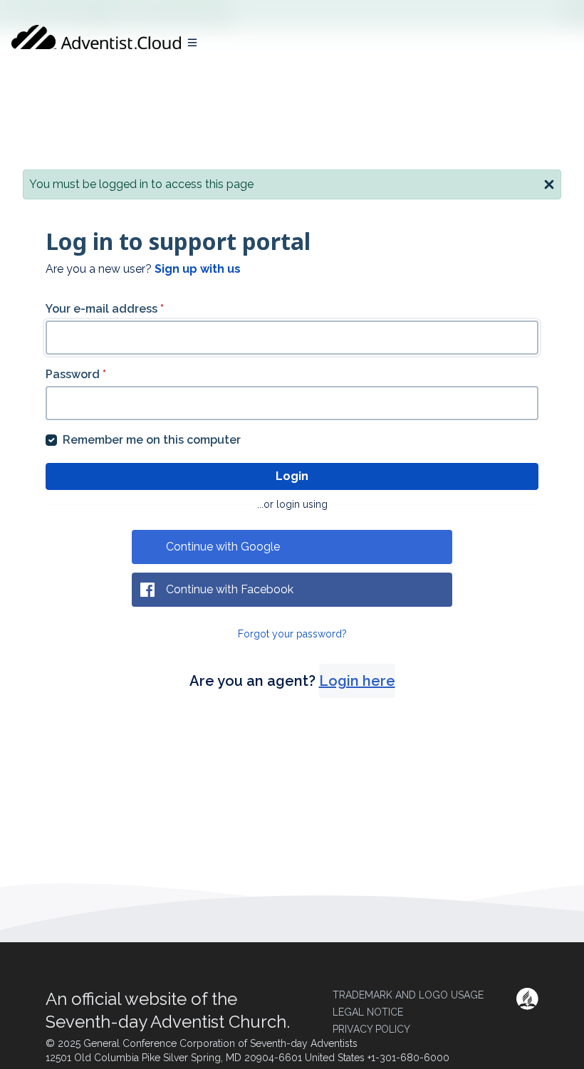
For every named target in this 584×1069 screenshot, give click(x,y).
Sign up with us (198, 269)
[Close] (549, 183)
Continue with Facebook (229, 589)
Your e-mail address (105, 309)
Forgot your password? (292, 634)
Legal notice (368, 1012)
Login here (357, 680)
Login (292, 476)
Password (76, 374)
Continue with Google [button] (223, 546)
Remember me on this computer (152, 440)
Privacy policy (371, 1029)
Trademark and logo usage (408, 995)
